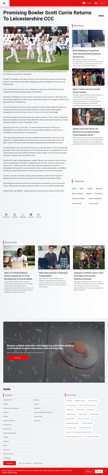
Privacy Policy (38, 463)
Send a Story (38, 416)
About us (37, 400)
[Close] (105, 471)
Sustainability (88, 423)
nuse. (102, 15)
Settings (89, 471)
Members (37, 420)
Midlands (80, 400)
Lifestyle (6, 441)
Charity (5, 416)
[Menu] (96, 3)
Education (71, 427)
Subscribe (37, 408)
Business (6, 412)
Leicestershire (85, 427)
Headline (71, 414)
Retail (70, 409)
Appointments (7, 400)
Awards (5, 404)
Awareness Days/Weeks (11, 408)
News (5, 445)
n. (4, 3)
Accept (99, 471)
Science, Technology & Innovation (79, 432)
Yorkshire (71, 405)
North (91, 409)
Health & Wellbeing (9, 433)
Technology (7, 458)
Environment (7, 425)
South (80, 409)
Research (6, 449)
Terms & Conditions (25, 463)
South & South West (88, 405)
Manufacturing (73, 423)
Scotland (93, 400)
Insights (5, 437)
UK (69, 400)
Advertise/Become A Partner (43, 412)
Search (36, 404)
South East (95, 414)
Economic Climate (9, 420)
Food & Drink (7, 429)
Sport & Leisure (8, 454)
